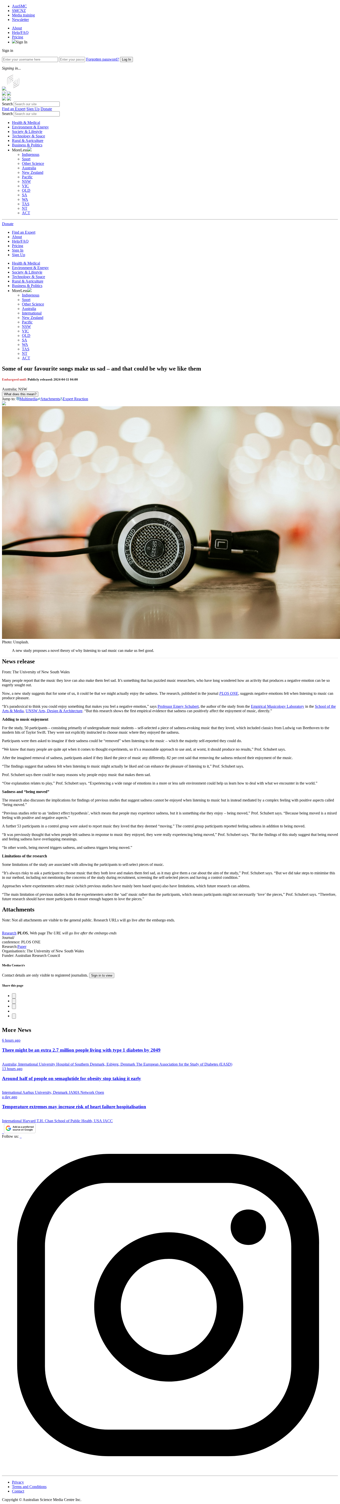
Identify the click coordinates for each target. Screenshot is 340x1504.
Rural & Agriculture (27, 140)
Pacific (27, 177)
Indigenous (30, 154)
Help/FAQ (20, 32)
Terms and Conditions (29, 1487)
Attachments (50, 399)
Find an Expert (13, 109)
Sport (26, 159)
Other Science (33, 163)
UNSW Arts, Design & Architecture (54, 711)
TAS (25, 204)
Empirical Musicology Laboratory (277, 706)
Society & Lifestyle (27, 131)
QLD (26, 190)
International (32, 313)
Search (7, 104)
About (17, 28)
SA (24, 195)
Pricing (17, 37)
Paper (21, 946)
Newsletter (20, 19)
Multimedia (28, 399)
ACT (26, 213)
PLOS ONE (228, 693)
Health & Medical (26, 122)
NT (24, 208)
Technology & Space (28, 136)
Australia (29, 168)
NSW (26, 181)
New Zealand (32, 172)
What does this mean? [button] (20, 394)
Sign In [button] (21, 42)
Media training (23, 15)
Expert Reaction (75, 399)
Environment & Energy (30, 127)
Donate (46, 109)
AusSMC (19, 6)
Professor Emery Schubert (178, 706)
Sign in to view (101, 975)
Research (9, 933)
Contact (18, 1491)
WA (25, 199)
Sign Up (33, 109)
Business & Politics (27, 145)
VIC (25, 186)
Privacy (18, 1482)
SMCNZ (19, 10)
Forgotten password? (102, 59)
